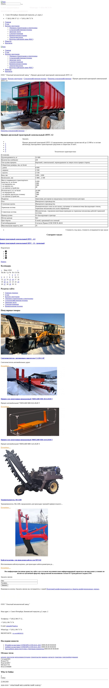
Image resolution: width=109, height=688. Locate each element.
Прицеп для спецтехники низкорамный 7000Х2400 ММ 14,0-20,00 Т (27, 440)
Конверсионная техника (18, 35)
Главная (8, 22)
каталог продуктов (7, 657)
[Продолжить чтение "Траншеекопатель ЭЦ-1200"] (33, 496)
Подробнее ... (6, 366)
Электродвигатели (16, 37)
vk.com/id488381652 (20, 11)
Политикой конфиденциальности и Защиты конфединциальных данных (73, 589)
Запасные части (15, 32)
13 (5, 279)
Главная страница (11, 293)
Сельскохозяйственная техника (20, 30)
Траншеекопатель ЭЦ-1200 (11, 500)
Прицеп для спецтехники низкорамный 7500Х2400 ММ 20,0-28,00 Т (27, 399)
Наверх (3, 262)
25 (18, 282)
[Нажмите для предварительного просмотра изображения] (33, 129)
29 (10, 284)
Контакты (8, 43)
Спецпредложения (16, 33)
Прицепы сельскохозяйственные (12, 131)
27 (5, 284)
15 (10, 279)
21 (7, 282)
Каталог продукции (12, 26)
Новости (8, 41)
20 (5, 282)
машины (45, 657)
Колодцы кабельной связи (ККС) (21, 39)
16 (13, 279)
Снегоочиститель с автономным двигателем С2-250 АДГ (23, 358)
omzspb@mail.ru (13, 8)
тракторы (58, 657)
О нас (7, 24)
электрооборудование (70, 657)
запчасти (51, 657)
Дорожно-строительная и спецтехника (23, 28)
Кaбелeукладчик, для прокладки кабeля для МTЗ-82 (21, 560)
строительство (36, 657)
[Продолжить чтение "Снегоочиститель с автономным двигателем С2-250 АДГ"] (33, 354)
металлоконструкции (22, 657)
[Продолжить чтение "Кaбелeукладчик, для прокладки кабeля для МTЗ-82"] (33, 556)
